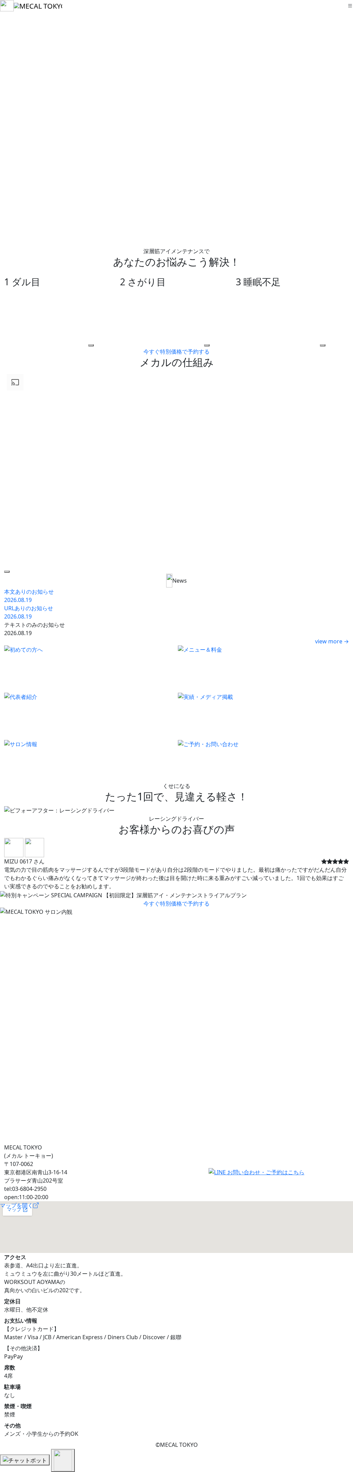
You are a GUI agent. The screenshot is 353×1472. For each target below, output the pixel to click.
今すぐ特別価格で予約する (176, 351)
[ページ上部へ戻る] (63, 1460)
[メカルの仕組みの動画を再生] (7, 572)
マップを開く (16, 1205)
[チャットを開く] (25, 1459)
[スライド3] (189, 890)
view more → (332, 641)
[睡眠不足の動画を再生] (322, 345)
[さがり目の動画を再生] (207, 345)
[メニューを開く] (350, 6)
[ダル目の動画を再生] (91, 345)
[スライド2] (176, 890)
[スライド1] (164, 890)
